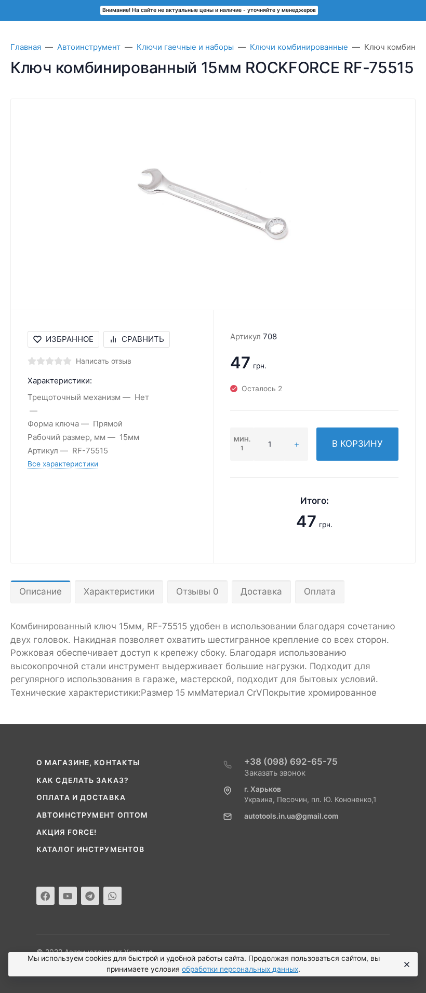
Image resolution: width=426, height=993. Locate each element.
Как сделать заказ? (82, 780)
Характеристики (119, 591)
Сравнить (143, 339)
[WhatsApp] (112, 896)
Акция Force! (66, 832)
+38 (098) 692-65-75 (291, 761)
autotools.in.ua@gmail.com (291, 816)
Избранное (70, 339)
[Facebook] (45, 896)
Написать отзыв (103, 361)
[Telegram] (90, 896)
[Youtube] (68, 896)
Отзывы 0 (197, 591)
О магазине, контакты (88, 762)
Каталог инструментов (90, 849)
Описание (40, 591)
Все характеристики (63, 464)
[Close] (405, 964)
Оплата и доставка (81, 797)
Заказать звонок (274, 773)
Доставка (261, 591)
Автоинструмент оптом (92, 815)
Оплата (320, 591)
